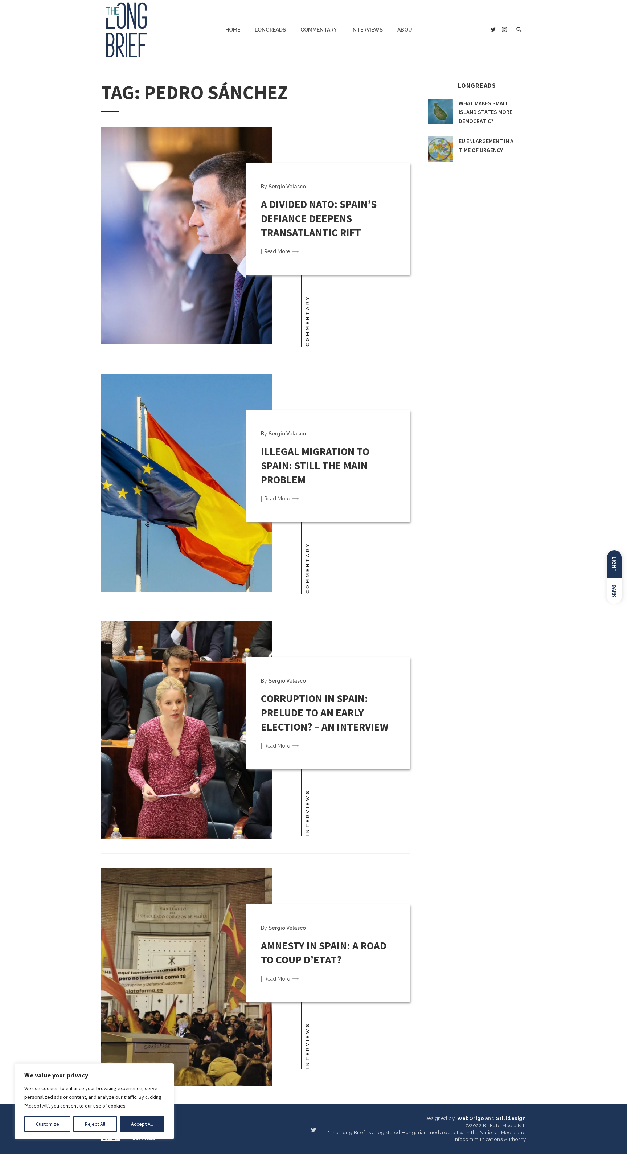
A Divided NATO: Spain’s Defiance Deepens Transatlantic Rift (319, 218)
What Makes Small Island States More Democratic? (485, 111)
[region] (94, 1101)
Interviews (367, 30)
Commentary (318, 30)
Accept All (142, 1124)
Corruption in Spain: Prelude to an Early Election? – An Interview (325, 712)
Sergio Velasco (287, 186)
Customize (47, 1124)
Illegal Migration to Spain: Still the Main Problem (315, 465)
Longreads (270, 30)
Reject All (95, 1124)
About (406, 30)
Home (232, 30)
